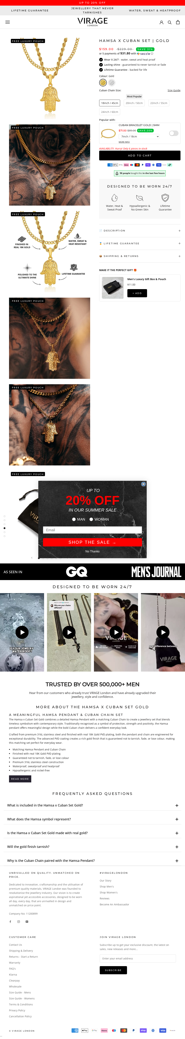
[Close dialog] (143, 484)
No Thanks (92, 551)
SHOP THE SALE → (92, 542)
